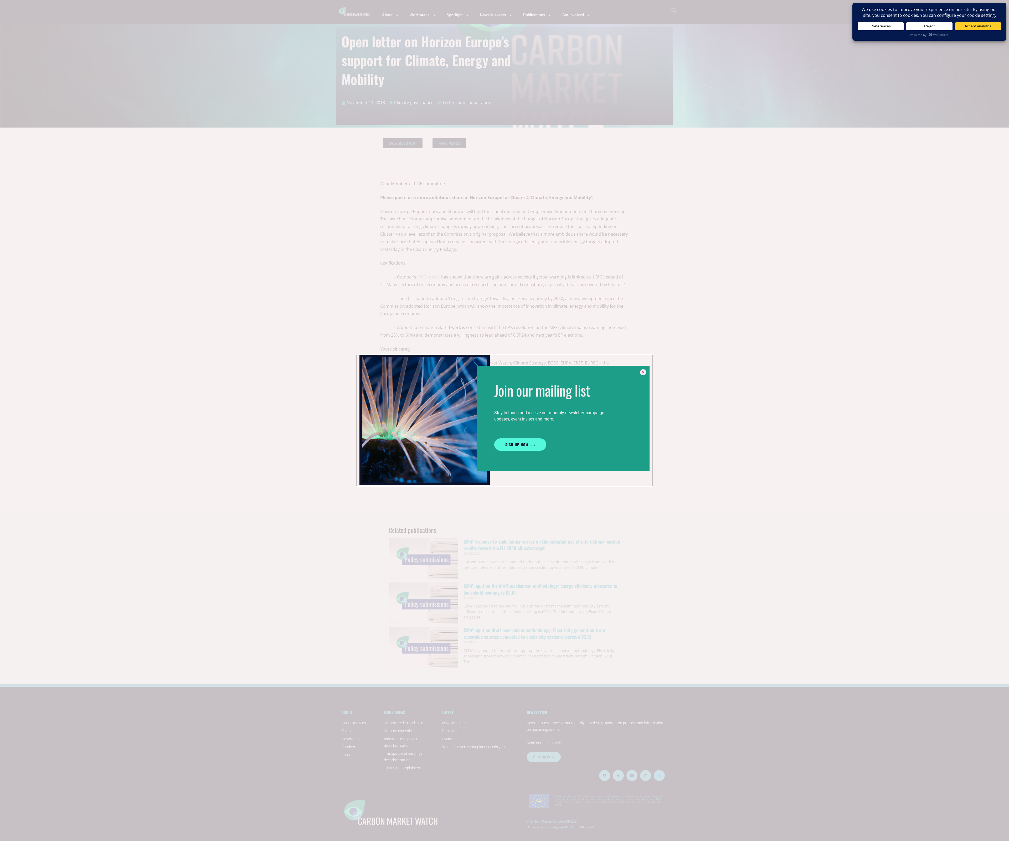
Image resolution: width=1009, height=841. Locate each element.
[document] (504, 420)
